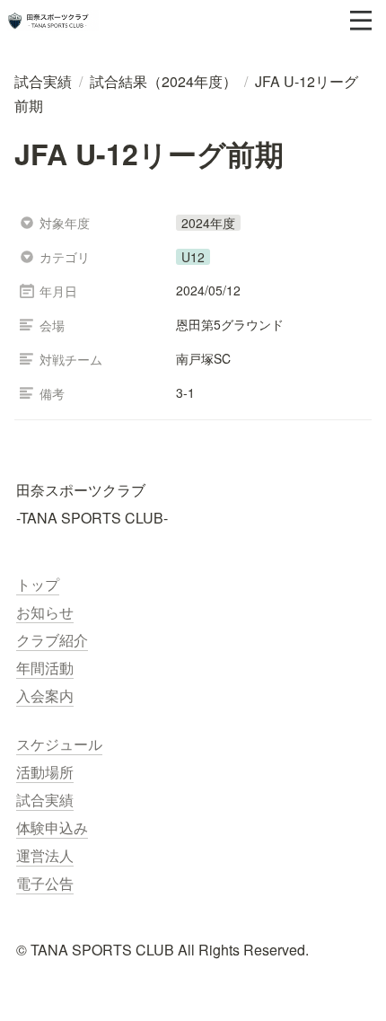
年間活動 (45, 667)
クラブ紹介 (52, 639)
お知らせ (45, 612)
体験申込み (52, 827)
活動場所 (45, 771)
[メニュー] (361, 21)
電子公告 (45, 883)
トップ (37, 584)
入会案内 (45, 695)
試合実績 (45, 799)
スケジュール (59, 744)
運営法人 (45, 855)
